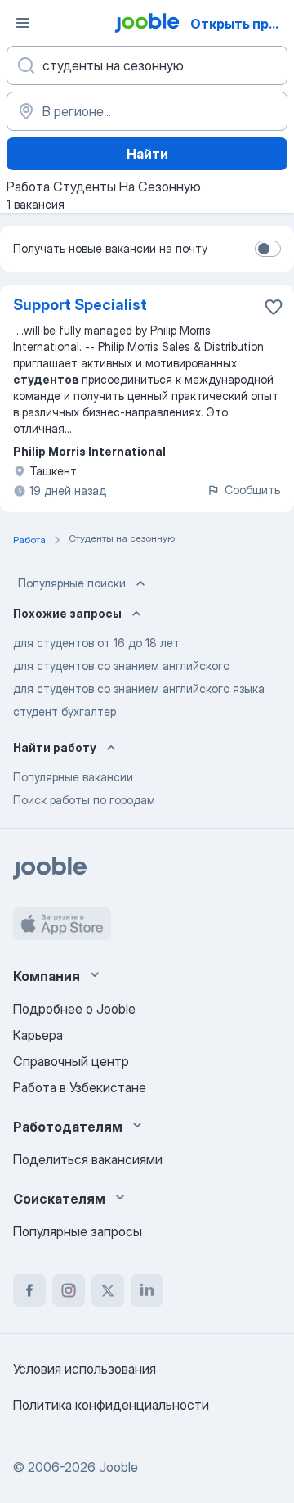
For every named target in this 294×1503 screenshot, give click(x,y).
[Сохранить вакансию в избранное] (273, 307)
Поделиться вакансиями (88, 1159)
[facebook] (29, 1290)
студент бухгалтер (64, 711)
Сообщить (252, 490)
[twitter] (107, 1290)
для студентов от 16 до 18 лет (96, 643)
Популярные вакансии (73, 777)
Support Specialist (80, 304)
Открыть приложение (240, 24)
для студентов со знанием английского (121, 666)
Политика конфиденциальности (111, 1405)
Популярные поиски (72, 583)
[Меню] (23, 23)
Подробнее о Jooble (74, 1009)
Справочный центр (71, 1061)
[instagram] (68, 1290)
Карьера (38, 1035)
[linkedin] (147, 1290)
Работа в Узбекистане (79, 1087)
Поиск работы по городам (84, 800)
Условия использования (84, 1369)
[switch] (268, 249)
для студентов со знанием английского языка (139, 688)
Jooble (118, 1467)
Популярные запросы (77, 1231)
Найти (147, 154)
